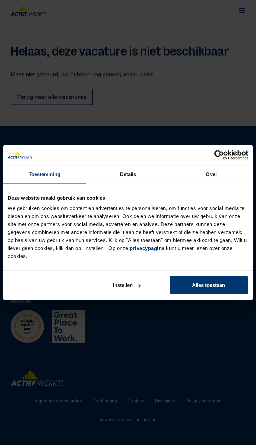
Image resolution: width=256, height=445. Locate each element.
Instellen (123, 285)
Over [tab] (211, 174)
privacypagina (147, 248)
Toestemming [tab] (44, 174)
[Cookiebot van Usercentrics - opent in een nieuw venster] (219, 155)
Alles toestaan (208, 285)
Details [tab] (128, 174)
